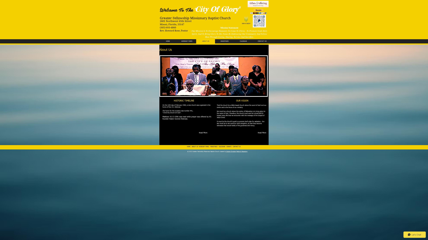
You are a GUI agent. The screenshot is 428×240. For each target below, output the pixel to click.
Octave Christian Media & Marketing (236, 151)
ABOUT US (195, 146)
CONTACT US (237, 146)
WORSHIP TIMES (204, 146)
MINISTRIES (213, 146)
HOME (189, 146)
